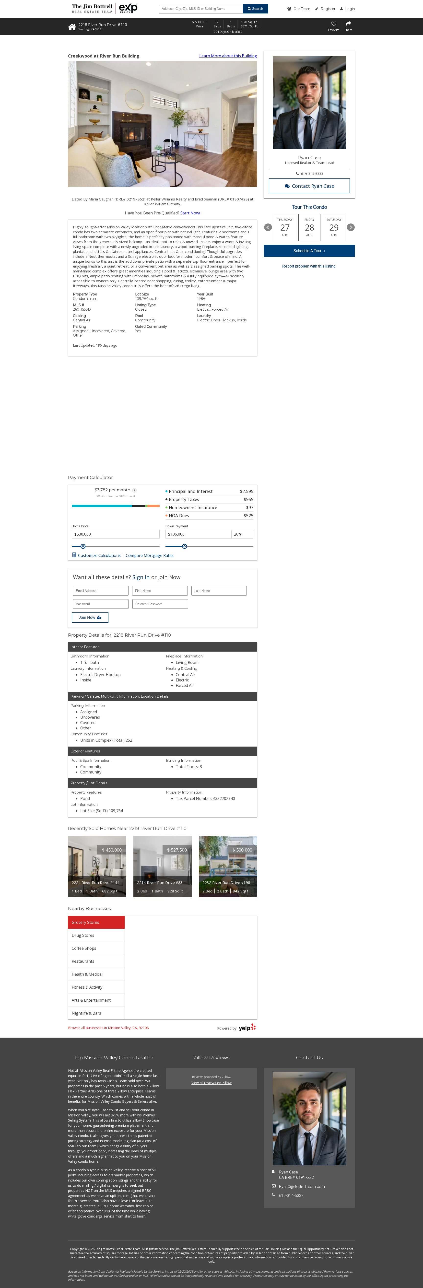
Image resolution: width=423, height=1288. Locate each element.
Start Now (189, 213)
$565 (248, 499)
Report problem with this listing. (309, 266)
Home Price (80, 526)
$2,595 (246, 491)
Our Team (302, 9)
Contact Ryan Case (313, 186)
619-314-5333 (312, 173)
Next (351, 227)
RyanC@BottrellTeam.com (302, 1186)
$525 (248, 515)
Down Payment (176, 526)
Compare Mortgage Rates (150, 555)
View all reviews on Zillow (211, 1082)
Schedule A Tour (307, 250)
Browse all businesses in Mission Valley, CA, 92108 (108, 1027)
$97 (249, 507)
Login (350, 9)
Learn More (228, 56)
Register (328, 9)
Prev (268, 227)
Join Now (87, 617)
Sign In (141, 577)
